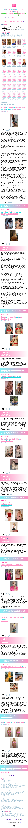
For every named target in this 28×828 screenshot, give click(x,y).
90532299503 (9, 47)
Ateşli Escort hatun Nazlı (24, 65)
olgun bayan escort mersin (14, 310)
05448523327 (24, 66)
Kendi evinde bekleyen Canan (12, 565)
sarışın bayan (4, 205)
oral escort (4, 640)
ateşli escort (22, 497)
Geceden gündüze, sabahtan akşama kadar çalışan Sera (4, 56)
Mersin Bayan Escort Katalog (14, 10)
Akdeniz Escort (5, 320)
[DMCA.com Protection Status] (14, 827)
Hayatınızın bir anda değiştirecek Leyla (14, 46)
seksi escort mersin (12, 766)
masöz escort (17, 611)
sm (20, 822)
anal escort (5, 642)
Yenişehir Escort (5, 378)
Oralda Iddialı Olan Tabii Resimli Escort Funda (4, 46)
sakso (5, 559)
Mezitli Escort (4, 215)
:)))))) (7, 129)
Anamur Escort (5, 442)
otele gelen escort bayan (6, 717)
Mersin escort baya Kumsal (19, 45)
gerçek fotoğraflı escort (13, 715)
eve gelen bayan (6, 355)
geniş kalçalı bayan (8, 611)
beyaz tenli (6, 371)
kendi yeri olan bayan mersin (14, 205)
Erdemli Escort (4, 621)
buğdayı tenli (10, 769)
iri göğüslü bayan (8, 768)
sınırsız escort (5, 541)
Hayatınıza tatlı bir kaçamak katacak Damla (11, 504)
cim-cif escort (5, 249)
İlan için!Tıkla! (24, 45)
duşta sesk (18, 370)
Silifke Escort (4, 111)
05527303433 (19, 46)
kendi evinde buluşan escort (14, 432)
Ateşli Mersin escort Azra (14, 65)
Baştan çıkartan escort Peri (11, 377)
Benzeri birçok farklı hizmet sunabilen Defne (11, 440)
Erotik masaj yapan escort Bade (13, 722)
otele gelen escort (12, 370)
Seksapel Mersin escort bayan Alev (19, 55)
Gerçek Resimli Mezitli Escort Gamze (9, 46)
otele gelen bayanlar (7, 478)
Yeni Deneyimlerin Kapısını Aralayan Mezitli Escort (11, 213)
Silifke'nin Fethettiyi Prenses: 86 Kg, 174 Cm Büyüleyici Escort (13, 108)
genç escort (5, 354)
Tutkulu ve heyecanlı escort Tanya (13, 667)
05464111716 (19, 56)
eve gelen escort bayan (13, 660)
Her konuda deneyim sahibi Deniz (4, 66)
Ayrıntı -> (10, 202)
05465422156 (14, 66)
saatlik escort (16, 497)
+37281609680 (24, 46)
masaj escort (7, 206)
